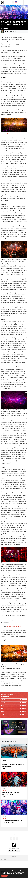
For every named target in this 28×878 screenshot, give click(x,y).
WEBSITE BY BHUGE (3, 859)
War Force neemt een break (13, 626)
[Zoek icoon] (13, 2)
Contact (14, 856)
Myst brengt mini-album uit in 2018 (15, 133)
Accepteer (4, 875)
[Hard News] (2, 2)
